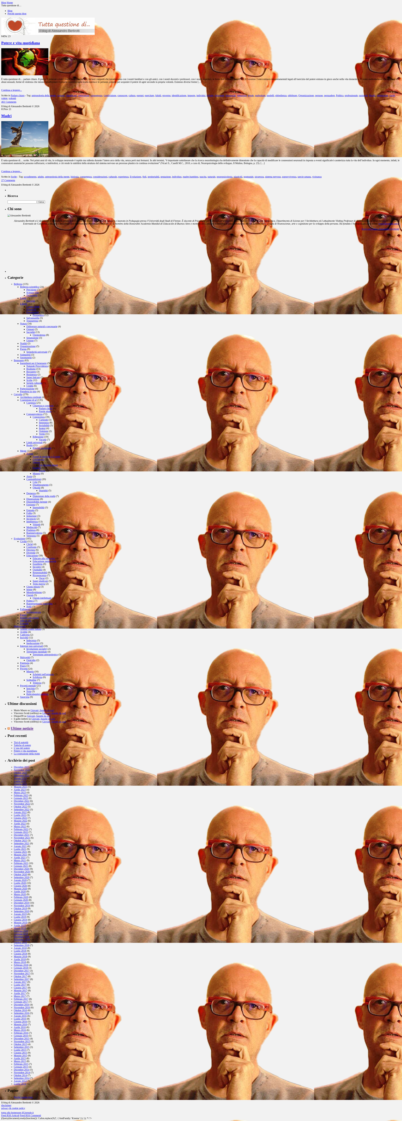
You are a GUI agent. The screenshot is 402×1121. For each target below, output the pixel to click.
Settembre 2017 (21, 979)
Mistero (36, 473)
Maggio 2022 (20, 820)
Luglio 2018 (20, 951)
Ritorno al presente (42, 448)
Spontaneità (26, 357)
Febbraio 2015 (21, 1064)
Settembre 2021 (21, 843)
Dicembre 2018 (21, 936)
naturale (211, 176)
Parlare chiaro (17, 95)
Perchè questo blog (17, 13)
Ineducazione (33, 643)
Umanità (24, 623)
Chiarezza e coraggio (43, 405)
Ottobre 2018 (20, 942)
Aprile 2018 (20, 959)
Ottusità (36, 487)
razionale (363, 95)
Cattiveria (25, 634)
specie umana (304, 176)
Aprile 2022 (20, 823)
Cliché (29, 544)
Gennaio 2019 (21, 934)
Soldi (29, 606)
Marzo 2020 (20, 894)
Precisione (31, 289)
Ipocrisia (30, 688)
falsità (158, 95)
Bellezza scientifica (29, 287)
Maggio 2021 (20, 854)
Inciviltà (24, 637)
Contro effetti (33, 306)
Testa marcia (39, 583)
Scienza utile (32, 292)
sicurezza (259, 176)
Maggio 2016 (20, 1024)
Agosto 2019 (20, 914)
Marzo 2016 (20, 1030)
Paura (23, 666)
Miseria (30, 671)
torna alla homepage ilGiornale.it (17, 1112)
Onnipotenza (39, 335)
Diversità (30, 552)
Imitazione (31, 516)
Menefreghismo (34, 592)
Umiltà (29, 386)
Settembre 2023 (21, 775)
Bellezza (18, 284)
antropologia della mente (44, 95)
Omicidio (31, 660)
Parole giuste (45, 411)
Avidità (23, 632)
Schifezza (37, 677)
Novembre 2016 (22, 1007)
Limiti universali (34, 442)
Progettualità (32, 312)
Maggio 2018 (20, 956)
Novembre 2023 (22, 770)
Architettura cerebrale (30, 397)
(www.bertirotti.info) (388, 223)
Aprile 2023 (20, 789)
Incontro (37, 567)
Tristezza (37, 682)
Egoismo (30, 504)
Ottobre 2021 (20, 840)
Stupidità (43, 490)
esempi (140, 95)
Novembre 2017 (22, 973)
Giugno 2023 (20, 784)
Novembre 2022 (22, 803)
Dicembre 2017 (21, 970)
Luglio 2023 (20, 781)
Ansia (29, 476)
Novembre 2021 (22, 837)
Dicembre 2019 (21, 902)
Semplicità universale (36, 352)
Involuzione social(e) (36, 649)
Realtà (372, 95)
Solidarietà (25, 354)
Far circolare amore (48, 465)
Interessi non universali (31, 646)
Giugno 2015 (20, 1052)
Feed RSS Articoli (10, 1115)
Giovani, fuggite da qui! (42, 710)
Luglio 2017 (20, 985)
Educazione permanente (44, 561)
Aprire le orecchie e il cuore (46, 456)
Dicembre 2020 (21, 869)
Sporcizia (24, 697)
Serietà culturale (34, 383)
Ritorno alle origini (29, 617)
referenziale (382, 95)
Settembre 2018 (21, 945)
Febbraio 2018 (21, 965)
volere (4, 98)
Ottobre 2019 (20, 908)
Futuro (23, 615)
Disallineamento (41, 485)
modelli (270, 95)
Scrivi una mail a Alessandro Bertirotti (380, 229)
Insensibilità (38, 507)
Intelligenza (32, 521)
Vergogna (31, 535)
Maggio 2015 (20, 1055)
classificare (71, 95)
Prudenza (31, 530)
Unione (30, 340)
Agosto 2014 (20, 1081)
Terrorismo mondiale (36, 651)
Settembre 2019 (21, 911)
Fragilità (37, 468)
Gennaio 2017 (21, 1001)
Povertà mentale (28, 685)
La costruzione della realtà (27, 753)
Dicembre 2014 (21, 1069)
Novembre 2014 (22, 1072)
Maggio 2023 (20, 787)
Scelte (14, 176)
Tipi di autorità (21, 742)
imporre (191, 95)
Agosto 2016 (20, 1016)
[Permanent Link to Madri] (24, 155)
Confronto (31, 547)
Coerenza (31, 402)
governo (166, 95)
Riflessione (38, 436)
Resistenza (31, 374)
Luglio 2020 (20, 883)
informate (219, 95)
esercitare (149, 95)
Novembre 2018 (22, 939)
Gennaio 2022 (21, 832)
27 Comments (8, 180)
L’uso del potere (22, 748)
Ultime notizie (22, 728)
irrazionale (230, 95)
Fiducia (36, 462)
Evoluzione (135, 176)
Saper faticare (33, 377)
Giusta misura (33, 586)
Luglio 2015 (20, 1050)
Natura (23, 323)
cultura (132, 95)
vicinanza (317, 176)
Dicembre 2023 (21, 767)
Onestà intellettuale (42, 598)
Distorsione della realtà (44, 496)
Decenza (30, 550)
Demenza (31, 493)
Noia (28, 691)
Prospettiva (38, 315)
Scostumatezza (33, 612)
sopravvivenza (289, 176)
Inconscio (31, 518)
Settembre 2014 (21, 1078)
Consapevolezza (34, 414)
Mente (23, 451)
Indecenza (31, 640)
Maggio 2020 (20, 888)
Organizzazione (306, 95)
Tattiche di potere (22, 745)
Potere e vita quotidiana (20, 43)
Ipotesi (42, 428)
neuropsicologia (224, 176)
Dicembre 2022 (21, 801)
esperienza (123, 176)
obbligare (292, 95)
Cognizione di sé (28, 400)
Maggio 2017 (20, 990)
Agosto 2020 (20, 880)
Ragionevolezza (34, 533)
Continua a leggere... (11, 90)
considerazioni (100, 176)
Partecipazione (27, 388)
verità (392, 95)
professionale (351, 95)
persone (319, 95)
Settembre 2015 (21, 1047)
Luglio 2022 (20, 815)
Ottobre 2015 (20, 1044)
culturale (113, 176)
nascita (203, 176)
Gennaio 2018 (21, 968)
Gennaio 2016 (21, 1035)
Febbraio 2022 (21, 829)
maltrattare (260, 95)
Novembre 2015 (22, 1041)
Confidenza (38, 459)
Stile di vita (25, 620)
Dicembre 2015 (21, 1038)
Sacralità (30, 332)
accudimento (30, 176)
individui (200, 95)
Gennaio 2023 (21, 798)
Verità (42, 434)
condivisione (110, 95)
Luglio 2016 (20, 1018)
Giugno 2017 (20, 987)
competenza (96, 95)
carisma (61, 95)
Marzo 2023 (20, 792)
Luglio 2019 (20, 917)
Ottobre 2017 (20, 976)
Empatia (30, 510)
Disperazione (32, 499)
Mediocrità (31, 527)
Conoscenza (39, 417)
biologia (75, 176)
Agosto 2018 (20, 948)
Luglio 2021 (20, 849)
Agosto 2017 (20, 982)
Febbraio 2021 (21, 863)
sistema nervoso (273, 176)
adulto (41, 176)
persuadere (329, 95)
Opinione (43, 431)
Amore (29, 453)
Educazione (32, 555)
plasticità (238, 176)
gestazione (165, 176)
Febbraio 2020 (21, 897)
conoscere (122, 95)
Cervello (18, 394)
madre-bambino (190, 176)
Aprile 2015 (20, 1058)
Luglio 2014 (20, 1084)
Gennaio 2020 (21, 900)
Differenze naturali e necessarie (41, 326)
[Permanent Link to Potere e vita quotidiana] (24, 74)
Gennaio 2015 (21, 1067)
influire (210, 95)
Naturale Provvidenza (37, 366)
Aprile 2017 (20, 993)
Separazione (32, 337)
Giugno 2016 (20, 1021)
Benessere (19, 360)
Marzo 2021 (20, 860)
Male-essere (20, 626)
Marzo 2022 (20, 826)
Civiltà (23, 541)
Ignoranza (44, 422)
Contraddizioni (33, 479)
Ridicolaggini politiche (37, 694)
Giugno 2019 (20, 919)
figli (144, 176)
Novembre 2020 (22, 871)
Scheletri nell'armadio (43, 674)
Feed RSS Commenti (30, 1115)
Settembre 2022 (21, 809)
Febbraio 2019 (21, 931)
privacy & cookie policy (13, 1108)
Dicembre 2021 (21, 835)
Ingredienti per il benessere (33, 363)
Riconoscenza (39, 575)
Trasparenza (32, 320)
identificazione (179, 95)
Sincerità (30, 301)
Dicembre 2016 (21, 1004)
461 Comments (8, 102)
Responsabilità (40, 572)
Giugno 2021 (20, 852)
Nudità (23, 343)
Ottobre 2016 (20, 1010)
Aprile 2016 (20, 1027)
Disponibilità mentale (36, 501)
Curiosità (43, 419)
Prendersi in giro (28, 391)
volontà (12, 98)
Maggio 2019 (20, 922)
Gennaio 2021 (21, 866)
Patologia (24, 663)
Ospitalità (37, 569)
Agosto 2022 (20, 812)
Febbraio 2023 (21, 795)
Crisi (35, 482)
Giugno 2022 (20, 818)
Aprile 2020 (20, 891)
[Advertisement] (31, 252)
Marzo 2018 (20, 962)
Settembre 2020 (21, 877)
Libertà (23, 303)
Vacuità (42, 439)
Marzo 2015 (20, 1061)
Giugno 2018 (20, 953)
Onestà (29, 595)
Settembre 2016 (21, 1013)
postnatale (248, 176)
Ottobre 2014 (20, 1075)
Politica (339, 95)
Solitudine (31, 680)
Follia (29, 513)
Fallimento (25, 609)
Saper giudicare (40, 581)
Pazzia (42, 470)
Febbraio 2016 (21, 1033)
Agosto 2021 (20, 846)
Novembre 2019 (22, 905)
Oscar (42, 578)
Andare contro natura (30, 629)
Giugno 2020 (20, 886)
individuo (177, 176)
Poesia (23, 349)
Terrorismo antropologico (45, 654)
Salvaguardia (32, 318)
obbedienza (281, 95)
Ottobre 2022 (20, 806)
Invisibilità (44, 425)
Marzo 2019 (20, 928)
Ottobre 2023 (20, 772)
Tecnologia (31, 295)
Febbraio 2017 (21, 999)
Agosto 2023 (20, 778)
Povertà (24, 668)
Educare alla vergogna (44, 558)
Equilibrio (38, 564)
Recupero (31, 371)
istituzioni (242, 95)
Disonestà (31, 309)
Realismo (31, 369)
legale (251, 95)
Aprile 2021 (20, 857)
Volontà (36, 524)
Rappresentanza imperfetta (39, 603)
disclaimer (6, 1105)
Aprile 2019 (20, 925)
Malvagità (25, 657)
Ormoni (30, 329)
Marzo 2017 (20, 996)
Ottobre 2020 (20, 874)
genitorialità (153, 176)
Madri (6, 116)
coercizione (83, 95)
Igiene (29, 589)
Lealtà (23, 298)
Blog (10, 10)
